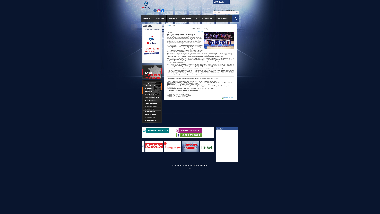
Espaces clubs (148, 91)
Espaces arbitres (149, 109)
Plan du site (204, 165)
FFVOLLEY (147, 18)
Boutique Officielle (150, 83)
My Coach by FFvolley (151, 120)
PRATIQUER (160, 18)
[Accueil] (175, 5)
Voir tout (200, 31)
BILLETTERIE (222, 18)
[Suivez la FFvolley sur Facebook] (155, 12)
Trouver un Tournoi (150, 115)
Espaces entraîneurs (151, 106)
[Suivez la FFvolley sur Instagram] (159, 12)
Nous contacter (177, 165)
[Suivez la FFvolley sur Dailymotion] (162, 12)
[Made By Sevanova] (190, 168)
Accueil (168, 25)
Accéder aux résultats (151, 103)
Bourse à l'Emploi (150, 117)
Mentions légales (188, 165)
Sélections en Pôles (150, 112)
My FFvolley (148, 88)
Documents (219, 2)
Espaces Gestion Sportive (152, 97)
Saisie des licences (150, 94)
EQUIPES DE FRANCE (189, 18)
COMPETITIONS (207, 18)
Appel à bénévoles (150, 86)
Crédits (197, 165)
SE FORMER (173, 18)
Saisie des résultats (150, 100)
